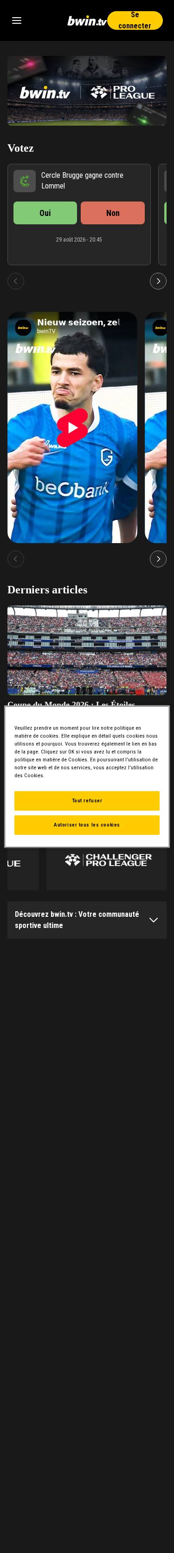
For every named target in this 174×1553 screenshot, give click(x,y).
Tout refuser (87, 800)
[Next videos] (158, 559)
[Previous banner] (20, 90)
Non (113, 213)
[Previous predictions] (15, 281)
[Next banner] (153, 90)
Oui (45, 213)
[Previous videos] (15, 559)
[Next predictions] (158, 281)
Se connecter (134, 20)
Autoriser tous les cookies (87, 824)
